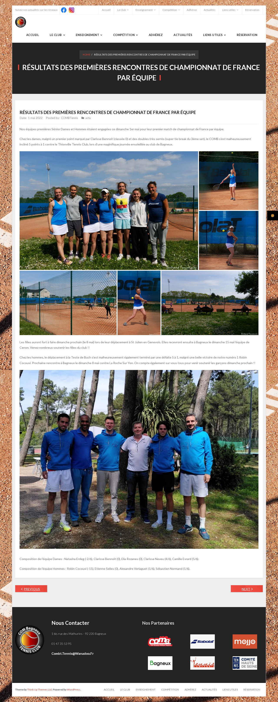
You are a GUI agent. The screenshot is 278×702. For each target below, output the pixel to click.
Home (86, 54)
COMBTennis (69, 118)
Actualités (209, 9)
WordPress (73, 689)
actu (88, 118)
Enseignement (144, 9)
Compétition (169, 9)
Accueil (106, 9)
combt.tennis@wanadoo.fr (72, 653)
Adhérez (192, 9)
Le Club (121, 9)
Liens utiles (228, 9)
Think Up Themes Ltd (39, 689)
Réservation (252, 9)
